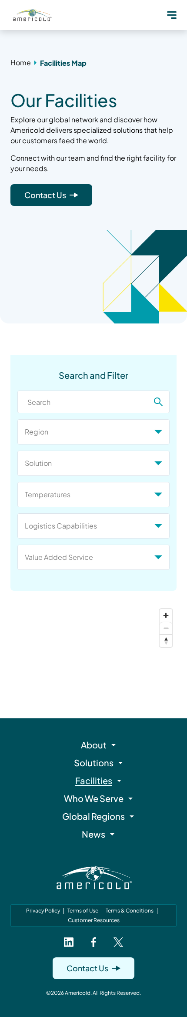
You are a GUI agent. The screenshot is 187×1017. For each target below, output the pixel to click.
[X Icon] (118, 942)
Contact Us (45, 195)
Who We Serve (94, 798)
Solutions (94, 762)
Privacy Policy (43, 910)
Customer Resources (94, 920)
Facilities (93, 780)
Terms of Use (82, 910)
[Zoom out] (166, 628)
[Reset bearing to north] (166, 640)
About (94, 744)
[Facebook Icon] (93, 942)
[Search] (158, 401)
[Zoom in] (166, 615)
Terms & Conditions (130, 910)
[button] (172, 15)
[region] (93, 646)
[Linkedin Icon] (68, 942)
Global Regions (93, 816)
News (93, 833)
